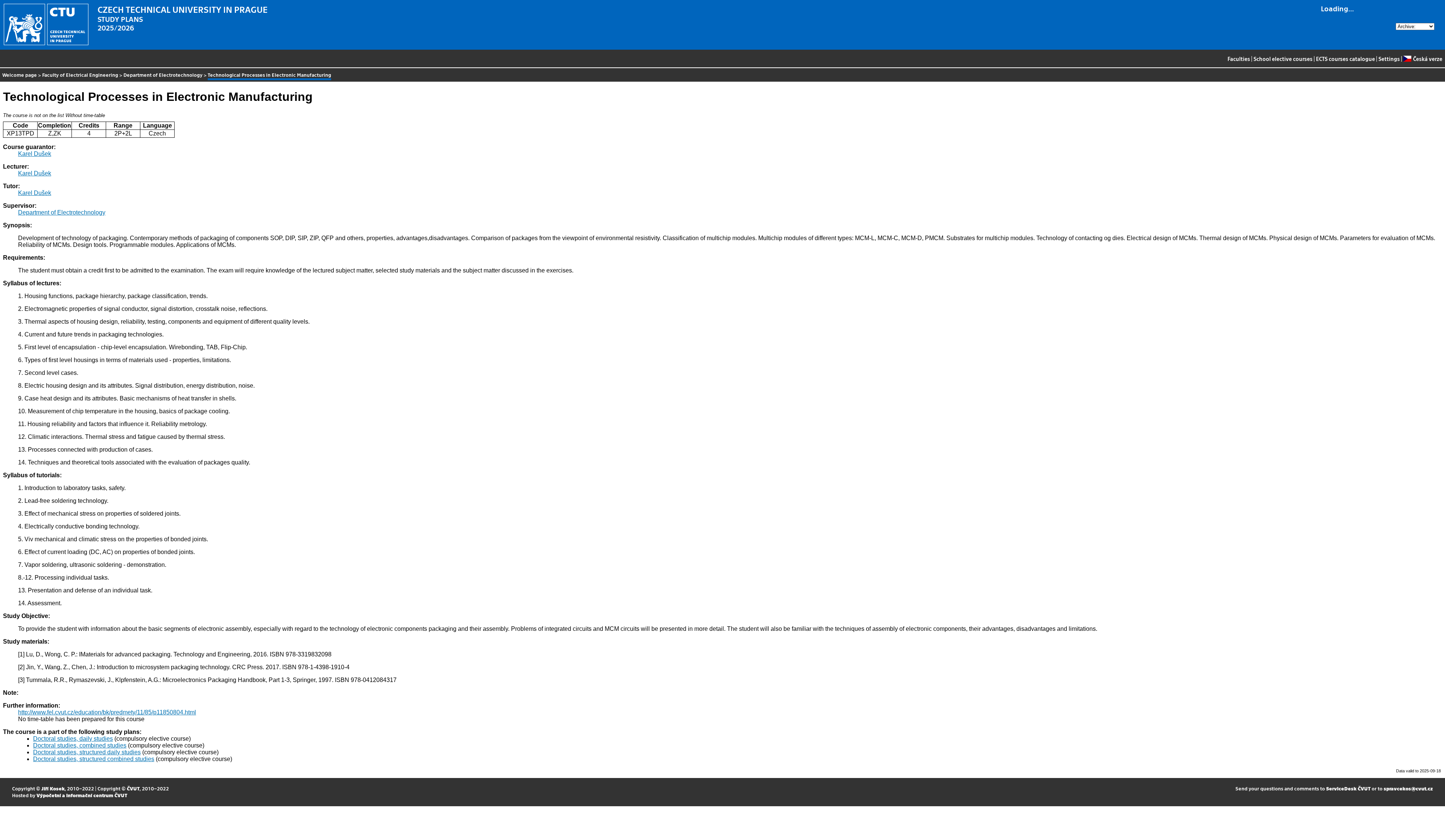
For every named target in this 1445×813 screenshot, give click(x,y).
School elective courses (1283, 58)
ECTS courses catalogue (1345, 58)
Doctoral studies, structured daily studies (87, 752)
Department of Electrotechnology (162, 75)
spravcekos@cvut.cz (1408, 788)
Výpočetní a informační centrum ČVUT (82, 795)
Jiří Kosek (53, 788)
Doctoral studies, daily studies (73, 738)
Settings (1389, 58)
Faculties (1238, 58)
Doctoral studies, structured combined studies (93, 759)
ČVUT (133, 788)
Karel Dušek (34, 154)
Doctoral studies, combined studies (79, 745)
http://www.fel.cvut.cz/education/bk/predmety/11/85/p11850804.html (107, 712)
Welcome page (19, 75)
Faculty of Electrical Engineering (80, 75)
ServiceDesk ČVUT (1348, 788)
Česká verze (1427, 58)
